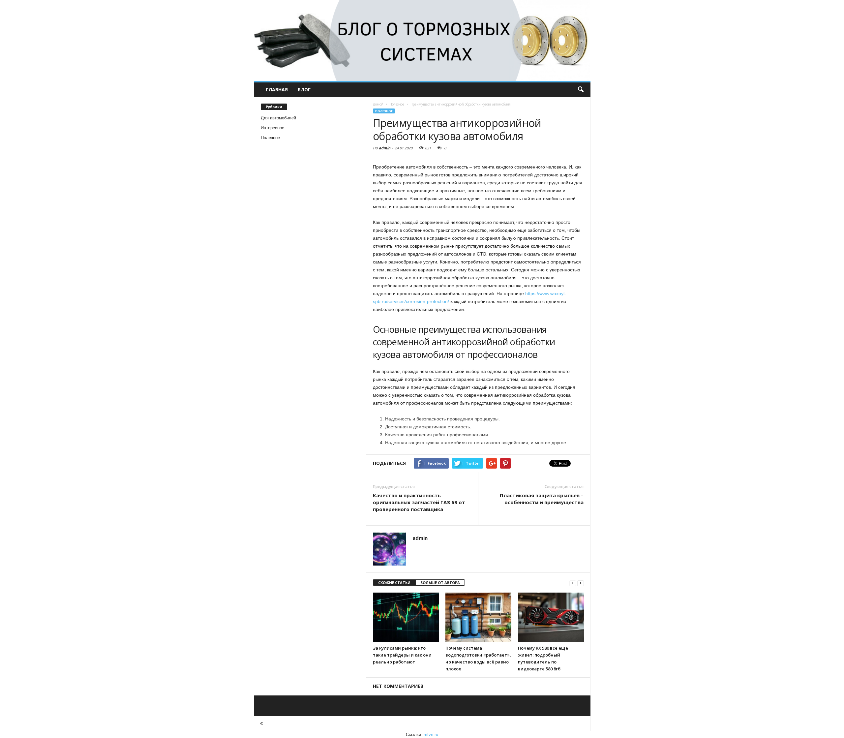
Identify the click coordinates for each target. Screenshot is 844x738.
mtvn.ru (431, 734)
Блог (304, 89)
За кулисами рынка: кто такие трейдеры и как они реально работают (402, 655)
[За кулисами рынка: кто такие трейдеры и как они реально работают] (406, 617)
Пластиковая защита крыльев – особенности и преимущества (542, 499)
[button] (580, 89)
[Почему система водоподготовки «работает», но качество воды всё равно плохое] (478, 617)
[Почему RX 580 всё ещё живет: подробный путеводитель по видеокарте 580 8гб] (551, 617)
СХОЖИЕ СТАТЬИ (394, 582)
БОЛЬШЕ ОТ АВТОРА (440, 582)
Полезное (270, 137)
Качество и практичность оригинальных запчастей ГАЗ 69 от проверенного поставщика (419, 502)
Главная (277, 89)
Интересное (272, 127)
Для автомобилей (278, 117)
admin (384, 147)
